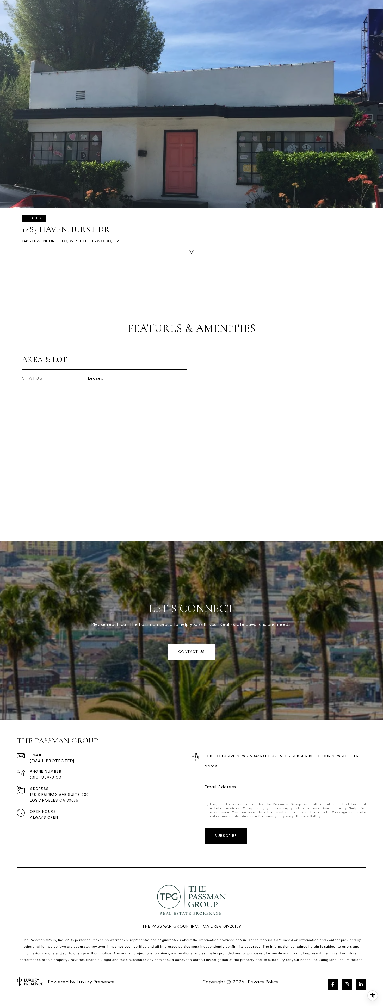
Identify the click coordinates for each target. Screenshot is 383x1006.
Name (211, 766)
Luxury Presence (96, 982)
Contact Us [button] (191, 651)
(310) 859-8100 (45, 777)
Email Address (220, 786)
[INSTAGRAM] (347, 984)
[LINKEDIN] (361, 984)
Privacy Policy (308, 816)
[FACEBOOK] (333, 984)
